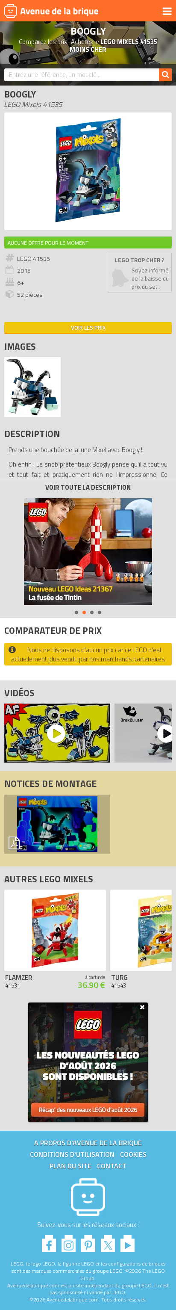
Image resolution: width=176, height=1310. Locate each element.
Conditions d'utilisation (72, 1154)
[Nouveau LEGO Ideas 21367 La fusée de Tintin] (88, 551)
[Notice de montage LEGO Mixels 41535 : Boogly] (57, 824)
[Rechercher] (165, 74)
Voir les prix (88, 327)
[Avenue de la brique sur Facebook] (49, 1241)
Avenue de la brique (51, 10)
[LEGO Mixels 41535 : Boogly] (88, 221)
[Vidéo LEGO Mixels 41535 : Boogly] (55, 733)
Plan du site (70, 1166)
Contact (111, 1166)
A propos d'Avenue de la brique (88, 1143)
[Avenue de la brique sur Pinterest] (88, 1241)
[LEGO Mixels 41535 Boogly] (32, 415)
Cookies (133, 1154)
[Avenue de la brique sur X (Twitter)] (108, 1241)
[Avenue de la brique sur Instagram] (68, 1241)
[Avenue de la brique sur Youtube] (127, 1241)
